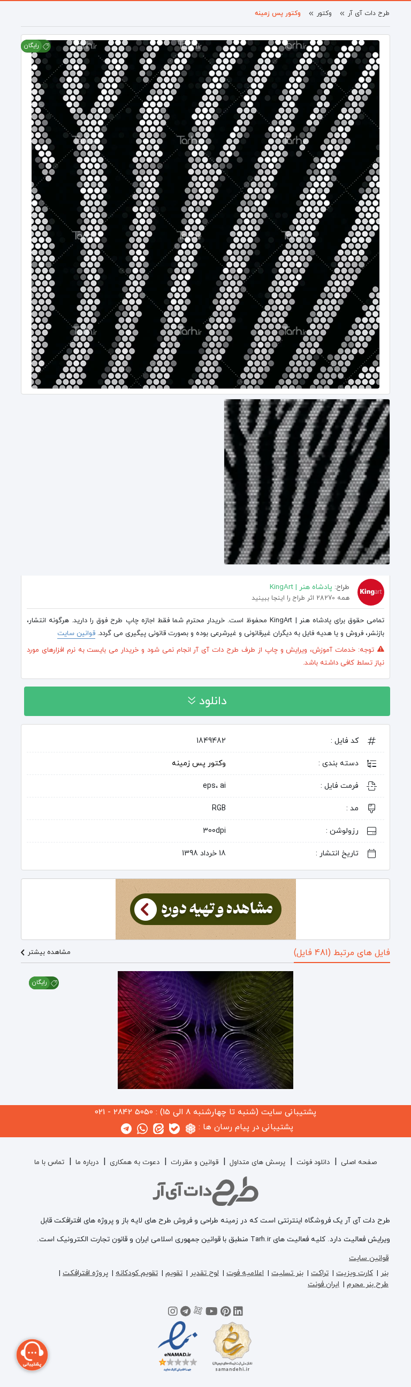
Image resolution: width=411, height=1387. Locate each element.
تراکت (320, 1273)
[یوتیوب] (212, 1313)
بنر (384, 1273)
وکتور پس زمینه (278, 13)
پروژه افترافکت (85, 1273)
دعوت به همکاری (134, 1162)
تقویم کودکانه (137, 1273)
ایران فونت (323, 1284)
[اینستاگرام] (173, 1313)
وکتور (324, 13)
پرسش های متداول (257, 1162)
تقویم (173, 1273)
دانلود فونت (313, 1162)
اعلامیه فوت (245, 1273)
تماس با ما (49, 1162)
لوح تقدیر (204, 1273)
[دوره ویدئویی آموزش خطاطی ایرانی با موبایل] (206, 908)
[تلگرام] (185, 1313)
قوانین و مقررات (194, 1162)
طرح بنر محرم (368, 1284)
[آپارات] (198, 1313)
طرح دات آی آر (369, 13)
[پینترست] (225, 1313)
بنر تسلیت (287, 1273)
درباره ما (86, 1162)
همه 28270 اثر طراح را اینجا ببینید (300, 598)
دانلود (211, 701)
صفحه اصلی (359, 1162)
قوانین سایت (76, 633)
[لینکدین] (238, 1313)
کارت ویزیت (354, 1273)
